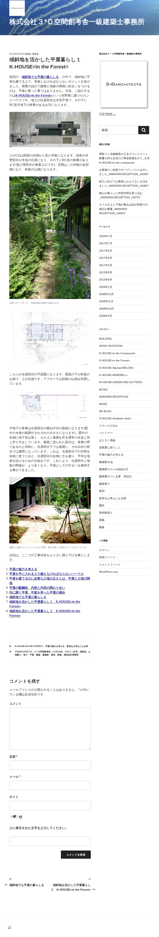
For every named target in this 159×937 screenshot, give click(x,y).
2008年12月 (106, 294)
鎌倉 (102, 527)
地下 (25, 655)
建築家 (45, 655)
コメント (15, 703)
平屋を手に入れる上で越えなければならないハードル (46, 573)
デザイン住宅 (71, 651)
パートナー (106, 432)
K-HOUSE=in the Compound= (117, 353)
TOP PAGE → (107, 113)
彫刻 (102, 490)
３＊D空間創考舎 (42, 651)
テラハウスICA (108, 425)
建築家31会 (106, 462)
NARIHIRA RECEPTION (113, 396)
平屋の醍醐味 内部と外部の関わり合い (37, 587)
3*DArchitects (23, 651)
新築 (59, 655)
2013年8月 (105, 279)
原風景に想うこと (110, 447)
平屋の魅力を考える (23, 569)
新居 (53, 655)
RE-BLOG (105, 411)
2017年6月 (105, 250)
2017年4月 (105, 265)
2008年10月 (106, 308)
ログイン (104, 550)
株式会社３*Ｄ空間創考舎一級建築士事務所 (77, 22)
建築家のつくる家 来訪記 (115, 476)
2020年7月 (105, 236)
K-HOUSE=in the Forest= (29, 646)
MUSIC (103, 389)
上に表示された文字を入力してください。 (38, 828)
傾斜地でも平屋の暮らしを (40, 77)
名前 (13, 756)
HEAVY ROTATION (110, 345)
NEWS (103, 404)
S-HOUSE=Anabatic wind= (115, 418)
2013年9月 (105, 272)
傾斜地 (83, 651)
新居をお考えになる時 (77, 646)
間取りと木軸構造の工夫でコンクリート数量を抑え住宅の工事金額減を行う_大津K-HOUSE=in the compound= (124, 158)
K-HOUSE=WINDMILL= (113, 375)
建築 (38, 655)
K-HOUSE (58, 651)
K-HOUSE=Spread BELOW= (116, 367)
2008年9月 (105, 315)
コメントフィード (110, 564)
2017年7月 (105, 243)
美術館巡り (106, 512)
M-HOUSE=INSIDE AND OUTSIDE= (121, 382)
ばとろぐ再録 (107, 440)
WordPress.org (108, 571)
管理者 (35, 54)
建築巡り (104, 483)
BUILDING (105, 338)
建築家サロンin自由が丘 (113, 469)
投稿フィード (107, 557)
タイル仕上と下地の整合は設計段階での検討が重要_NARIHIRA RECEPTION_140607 (123, 209)
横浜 (102, 505)
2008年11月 (106, 301)
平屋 (32, 655)
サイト (14, 797)
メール (15, 776)
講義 (102, 520)
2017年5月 (105, 257)
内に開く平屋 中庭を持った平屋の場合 (37, 592)
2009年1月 (105, 286)
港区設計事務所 (71, 655)
